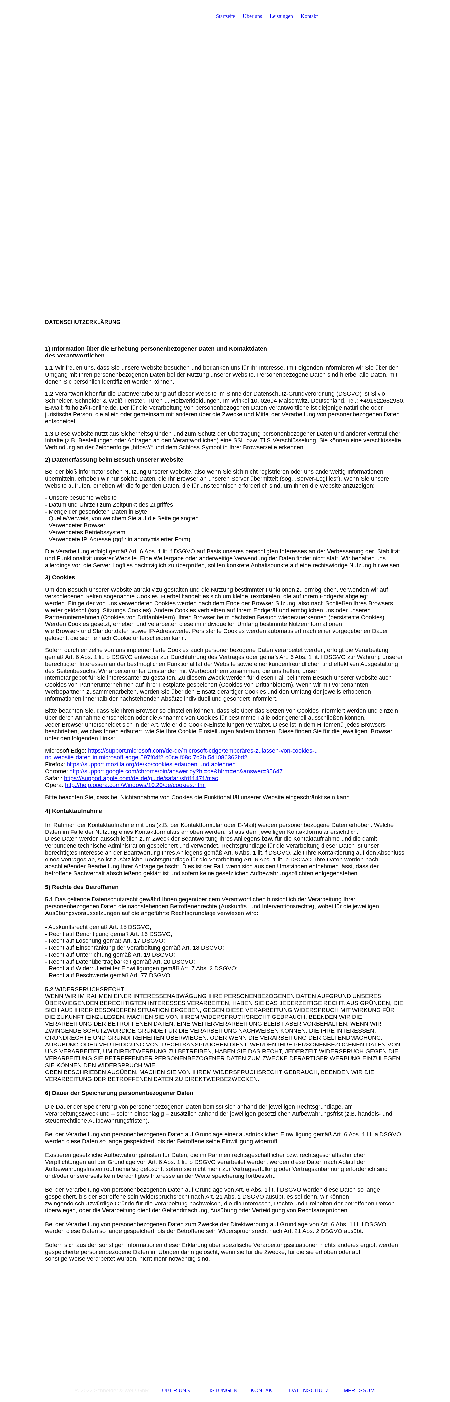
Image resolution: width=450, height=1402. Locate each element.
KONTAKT (263, 1390)
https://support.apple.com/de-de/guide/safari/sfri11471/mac (141, 778)
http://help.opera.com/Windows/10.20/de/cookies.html (135, 785)
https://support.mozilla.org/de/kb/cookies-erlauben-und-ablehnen (151, 764)
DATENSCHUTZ (308, 1390)
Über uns (252, 16)
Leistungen (281, 16)
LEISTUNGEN (220, 1390)
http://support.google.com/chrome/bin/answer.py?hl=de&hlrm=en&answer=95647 (176, 771)
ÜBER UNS (176, 1390)
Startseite (225, 16)
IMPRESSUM (358, 1390)
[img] (86, 16)
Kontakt (309, 16)
